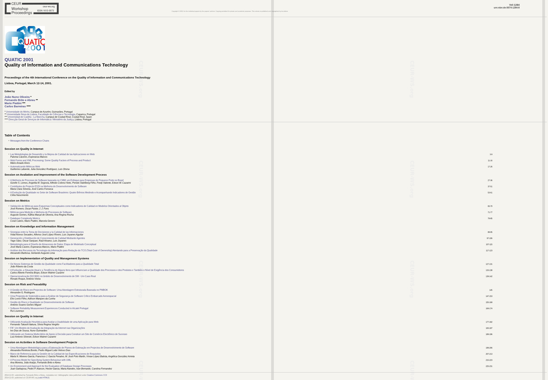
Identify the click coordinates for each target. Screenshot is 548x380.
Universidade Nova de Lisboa (22, 114)
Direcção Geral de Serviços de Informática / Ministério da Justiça (41, 119)
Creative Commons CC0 (97, 375)
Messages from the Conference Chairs (29, 141)
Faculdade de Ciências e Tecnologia (56, 114)
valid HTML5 (44, 378)
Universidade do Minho (18, 112)
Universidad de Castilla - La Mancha (26, 117)
